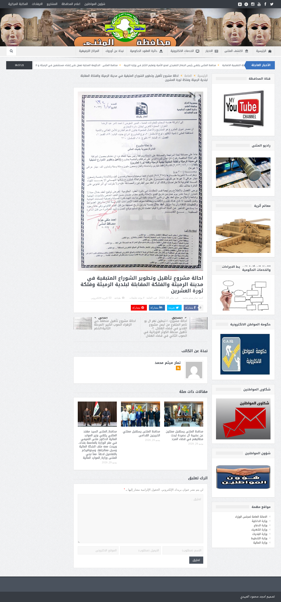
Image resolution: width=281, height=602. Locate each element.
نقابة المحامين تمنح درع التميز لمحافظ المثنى (36, 65)
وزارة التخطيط (259, 538)
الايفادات (37, 4)
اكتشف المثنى (233, 51)
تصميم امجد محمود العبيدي (257, 597)
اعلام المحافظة (71, 4)
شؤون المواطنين (94, 4)
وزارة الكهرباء (259, 529)
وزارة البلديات (259, 534)
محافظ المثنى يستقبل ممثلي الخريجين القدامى (141, 433)
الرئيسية (261, 51)
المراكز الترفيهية (89, 51)
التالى (103, 317)
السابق (177, 317)
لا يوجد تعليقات (136, 297)
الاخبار (209, 51)
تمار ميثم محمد (190, 297)
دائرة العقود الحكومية (143, 51)
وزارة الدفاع (260, 525)
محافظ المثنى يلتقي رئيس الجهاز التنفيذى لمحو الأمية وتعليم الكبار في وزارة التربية (205, 65)
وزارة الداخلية (259, 521)
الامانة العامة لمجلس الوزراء (251, 516)
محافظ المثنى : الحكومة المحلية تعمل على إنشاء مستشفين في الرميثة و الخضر (109, 65)
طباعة (117, 298)
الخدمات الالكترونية (182, 51)
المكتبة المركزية (18, 4)
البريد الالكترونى (99, 298)
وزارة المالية (260, 542)
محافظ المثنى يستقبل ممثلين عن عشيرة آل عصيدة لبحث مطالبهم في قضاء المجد (184, 435)
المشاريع (52, 4)
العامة (149, 297)
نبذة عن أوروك (115, 51)
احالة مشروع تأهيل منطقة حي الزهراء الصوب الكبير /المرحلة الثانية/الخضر (115, 324)
